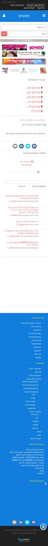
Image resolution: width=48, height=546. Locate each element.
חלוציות (24, 16)
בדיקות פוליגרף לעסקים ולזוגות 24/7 (30, 455)
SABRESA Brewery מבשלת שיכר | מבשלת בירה (22, 243)
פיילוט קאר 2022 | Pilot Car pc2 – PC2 (28, 457)
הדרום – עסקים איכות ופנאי (31, 323)
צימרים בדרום (36, 326)
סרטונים (35, 428)
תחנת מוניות (39, 468)
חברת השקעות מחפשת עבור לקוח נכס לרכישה (27, 452)
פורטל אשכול (36, 344)
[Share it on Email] (15, 146)
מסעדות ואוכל (30, 405)
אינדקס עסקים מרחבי (30, 385)
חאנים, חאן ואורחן (35, 337)
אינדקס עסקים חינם (33, 379)
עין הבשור (37, 351)
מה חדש (38, 372)
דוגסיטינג (40, 473)
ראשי (39, 435)
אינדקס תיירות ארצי (31, 392)
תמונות (35, 425)
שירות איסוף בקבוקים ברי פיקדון (32, 465)
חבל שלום (37, 347)
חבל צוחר (37, 354)
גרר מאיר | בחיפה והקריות (27, 221)
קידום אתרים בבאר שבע (22, 533)
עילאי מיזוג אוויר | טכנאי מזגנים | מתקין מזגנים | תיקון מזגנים (22, 197)
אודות (39, 432)
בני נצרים (34, 414)
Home (36, 120)
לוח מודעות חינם (35, 375)
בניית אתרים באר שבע (26, 530)
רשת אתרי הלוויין (35, 368)
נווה (36, 418)
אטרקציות (31, 408)
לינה (33, 394)
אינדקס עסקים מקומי (30, 381)
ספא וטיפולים (30, 401)
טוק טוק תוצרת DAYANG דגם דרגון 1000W (28, 460)
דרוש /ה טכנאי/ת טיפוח (35, 449)
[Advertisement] (24, 282)
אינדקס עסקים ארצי (30, 388)
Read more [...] (15, 201)
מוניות (42, 471)
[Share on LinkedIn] (21, 146)
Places (42, 120)
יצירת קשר (41, 8)
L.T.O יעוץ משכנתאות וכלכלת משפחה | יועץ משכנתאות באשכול (21, 232)
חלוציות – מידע (35, 412)
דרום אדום (37, 330)
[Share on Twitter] (27, 146)
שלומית (35, 421)
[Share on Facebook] (34, 146)
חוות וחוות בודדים (35, 333)
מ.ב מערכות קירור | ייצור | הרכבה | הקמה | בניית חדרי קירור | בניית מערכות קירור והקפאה (23, 209)
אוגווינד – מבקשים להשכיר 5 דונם (31, 463)
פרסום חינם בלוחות (17, 5)
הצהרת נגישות (29, 8)
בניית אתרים (39, 530)
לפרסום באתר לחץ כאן (36, 5)
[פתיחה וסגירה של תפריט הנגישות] (43, 527)
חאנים (33, 398)
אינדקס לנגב (36, 340)
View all (22, 186)
